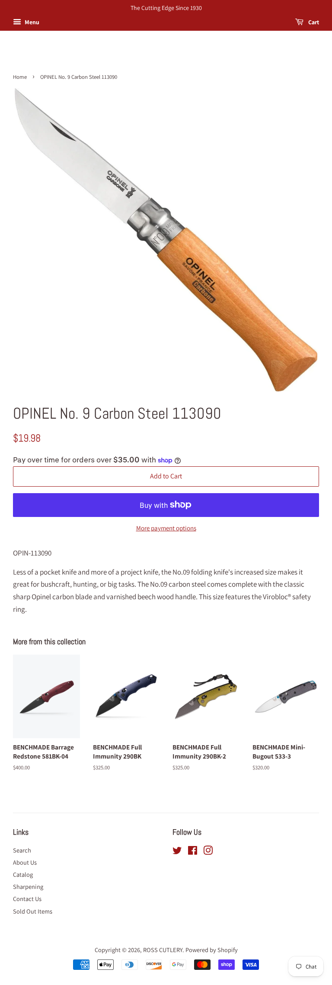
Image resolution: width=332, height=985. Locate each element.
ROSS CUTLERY (162, 950)
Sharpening (28, 886)
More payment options (166, 528)
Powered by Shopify (211, 950)
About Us (25, 862)
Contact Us (27, 899)
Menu (31, 22)
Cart (313, 22)
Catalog (23, 874)
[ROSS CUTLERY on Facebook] (193, 852)
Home (20, 77)
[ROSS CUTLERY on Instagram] (208, 852)
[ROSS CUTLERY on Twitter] (177, 852)
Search (22, 850)
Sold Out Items (32, 911)
